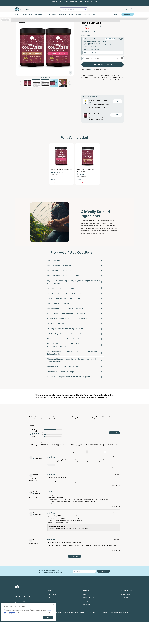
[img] (47, 442)
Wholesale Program (126, 597)
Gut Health (78, 14)
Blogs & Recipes (51, 594)
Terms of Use (12, 612)
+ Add (117, 101)
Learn (116, 14)
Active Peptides (51, 14)
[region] (28, 612)
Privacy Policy (57, 612)
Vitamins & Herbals (89, 14)
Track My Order (87, 601)
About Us (49, 591)
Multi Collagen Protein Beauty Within (61, 169)
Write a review (114, 433)
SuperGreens (62, 14)
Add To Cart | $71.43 (102, 64)
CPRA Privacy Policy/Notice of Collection (73, 612)
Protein (71, 14)
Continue (48, 617)
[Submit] (85, 9)
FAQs (84, 594)
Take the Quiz (127, 14)
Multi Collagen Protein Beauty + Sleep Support (86, 170)
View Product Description (88, 31)
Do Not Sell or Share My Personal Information (97, 612)
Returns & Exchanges (88, 597)
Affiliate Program (125, 594)
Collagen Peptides (27, 14)
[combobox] (73, 9)
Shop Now (93, 3)
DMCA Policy (86, 604)
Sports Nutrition (39, 14)
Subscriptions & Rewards (127, 591)
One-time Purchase (92, 58)
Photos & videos (110, 452)
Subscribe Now (91, 39)
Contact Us (86, 591)
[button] (52, 429)
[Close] (53, 604)
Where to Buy (50, 601)
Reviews (49, 597)
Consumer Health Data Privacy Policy (120, 612)
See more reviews (74, 556)
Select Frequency (85, 35)
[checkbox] (112, 452)
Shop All (17, 14)
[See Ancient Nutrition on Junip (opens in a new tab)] (77, 559)
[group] (114, 38)
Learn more (106, 69)
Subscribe (103, 571)
